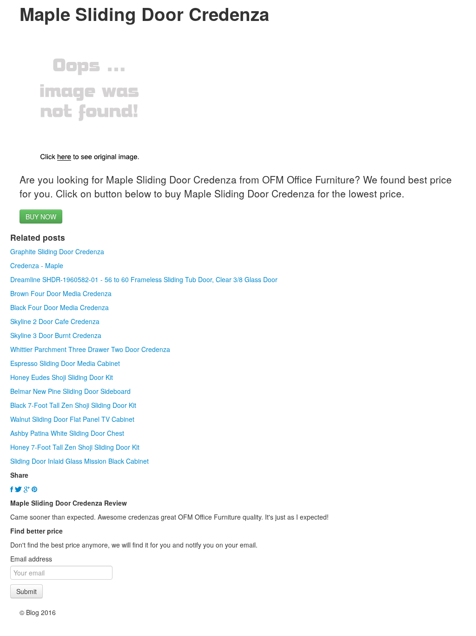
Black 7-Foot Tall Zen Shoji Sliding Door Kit (73, 405)
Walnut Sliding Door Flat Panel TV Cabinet (72, 419)
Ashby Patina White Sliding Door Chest (67, 433)
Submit (26, 591)
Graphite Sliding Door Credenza (57, 251)
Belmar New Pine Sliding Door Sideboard (70, 391)
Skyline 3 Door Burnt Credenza (55, 335)
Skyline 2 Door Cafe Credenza (54, 321)
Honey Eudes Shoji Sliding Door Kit (61, 377)
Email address (31, 558)
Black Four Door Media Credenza (59, 307)
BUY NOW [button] (41, 216)
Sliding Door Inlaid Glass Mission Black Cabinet (79, 461)
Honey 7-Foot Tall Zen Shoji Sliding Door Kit (74, 447)
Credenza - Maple (36, 265)
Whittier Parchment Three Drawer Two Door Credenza (90, 349)
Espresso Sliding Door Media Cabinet (65, 363)
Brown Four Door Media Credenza (61, 293)
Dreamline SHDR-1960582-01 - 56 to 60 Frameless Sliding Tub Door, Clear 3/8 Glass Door (144, 279)
